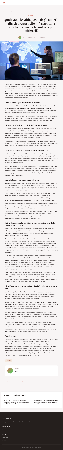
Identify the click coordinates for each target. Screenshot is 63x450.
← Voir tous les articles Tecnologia (14, 381)
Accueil (4, 11)
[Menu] (59, 2)
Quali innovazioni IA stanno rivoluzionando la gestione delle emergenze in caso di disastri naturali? (46, 402)
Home (3, 429)
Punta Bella (6, 418)
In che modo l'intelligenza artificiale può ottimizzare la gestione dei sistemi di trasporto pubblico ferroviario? (16, 402)
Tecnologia (10, 11)
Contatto (4, 440)
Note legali (5, 437)
